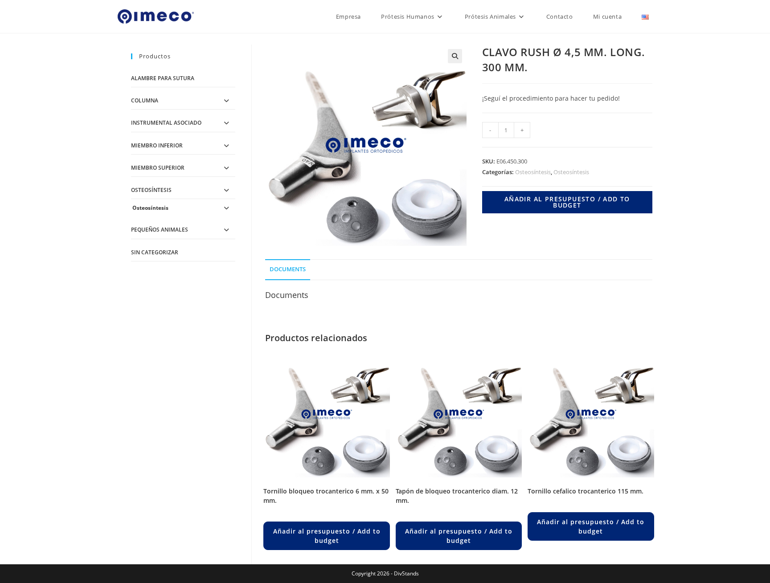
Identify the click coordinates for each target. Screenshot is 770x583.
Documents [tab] (288, 269)
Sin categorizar (154, 252)
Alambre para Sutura (162, 78)
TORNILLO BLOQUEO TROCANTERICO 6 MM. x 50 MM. (326, 496)
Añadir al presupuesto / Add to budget (567, 202)
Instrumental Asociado (166, 122)
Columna (144, 100)
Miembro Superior (157, 167)
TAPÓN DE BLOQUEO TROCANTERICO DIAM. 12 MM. (457, 496)
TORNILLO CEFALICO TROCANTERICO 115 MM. (585, 491)
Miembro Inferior (157, 145)
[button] (455, 56)
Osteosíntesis (533, 172)
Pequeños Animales (159, 229)
